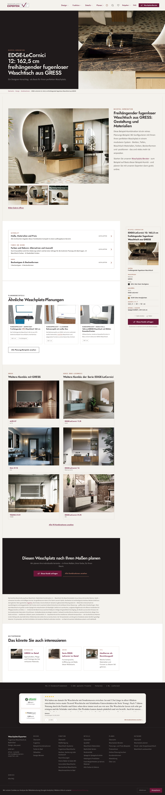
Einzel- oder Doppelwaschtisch (145, 746)
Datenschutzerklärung (80, 790)
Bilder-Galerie (99, 180)
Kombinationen (25, 91)
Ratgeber (125, 5)
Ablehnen (142, 790)
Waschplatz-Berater (150, 5)
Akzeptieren (156, 790)
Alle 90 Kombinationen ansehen (61, 525)
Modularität (88, 752)
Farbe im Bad (38, 749)
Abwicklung (113, 758)
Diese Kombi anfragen (49, 573)
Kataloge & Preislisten (91, 758)
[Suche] (112, 5)
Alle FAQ (11, 779)
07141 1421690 (13, 752)
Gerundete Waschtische (66, 764)
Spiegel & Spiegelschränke (93, 755)
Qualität (87, 743)
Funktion (76, 5)
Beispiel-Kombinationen (42, 746)
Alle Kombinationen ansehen (76, 573)
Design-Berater (38, 755)
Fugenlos (36, 743)
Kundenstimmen (115, 755)
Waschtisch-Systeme (65, 746)
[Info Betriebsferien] (106, 5)
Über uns (112, 762)
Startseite (11, 91)
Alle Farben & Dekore (91, 767)
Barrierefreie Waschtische (67, 767)
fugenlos (29, 603)
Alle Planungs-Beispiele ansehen (23, 350)
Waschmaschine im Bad (66, 770)
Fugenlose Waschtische (66, 749)
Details (88, 5)
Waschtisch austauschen (143, 749)
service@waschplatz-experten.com (16, 755)
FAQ (134, 5)
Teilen (150, 316)
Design (64, 5)
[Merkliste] (118, 5)
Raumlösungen (63, 758)
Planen (99, 5)
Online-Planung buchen (117, 752)
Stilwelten (37, 752)
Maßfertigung (63, 743)
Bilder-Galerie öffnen (16, 208)
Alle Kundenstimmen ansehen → (133, 720)
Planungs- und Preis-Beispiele (119, 746)
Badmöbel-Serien (90, 749)
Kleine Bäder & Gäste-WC (67, 761)
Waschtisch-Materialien (92, 746)
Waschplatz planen (141, 743)
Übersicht (36, 740)
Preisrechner (113, 749)
